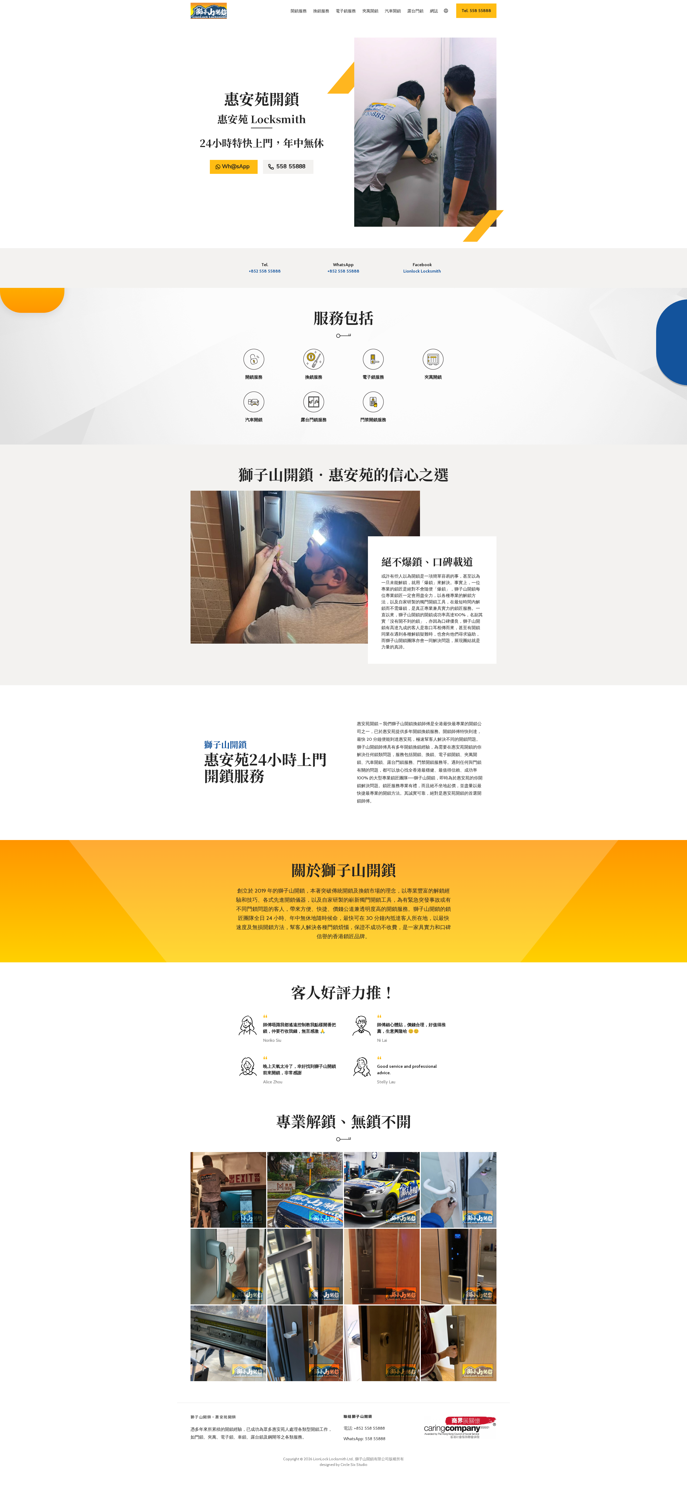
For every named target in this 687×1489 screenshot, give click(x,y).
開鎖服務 (299, 11)
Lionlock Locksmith (422, 271)
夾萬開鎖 (370, 11)
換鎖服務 (321, 11)
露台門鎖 (415, 11)
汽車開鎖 (393, 11)
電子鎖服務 (346, 11)
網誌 (434, 11)
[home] (209, 10)
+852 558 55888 (265, 271)
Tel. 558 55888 (476, 10)
